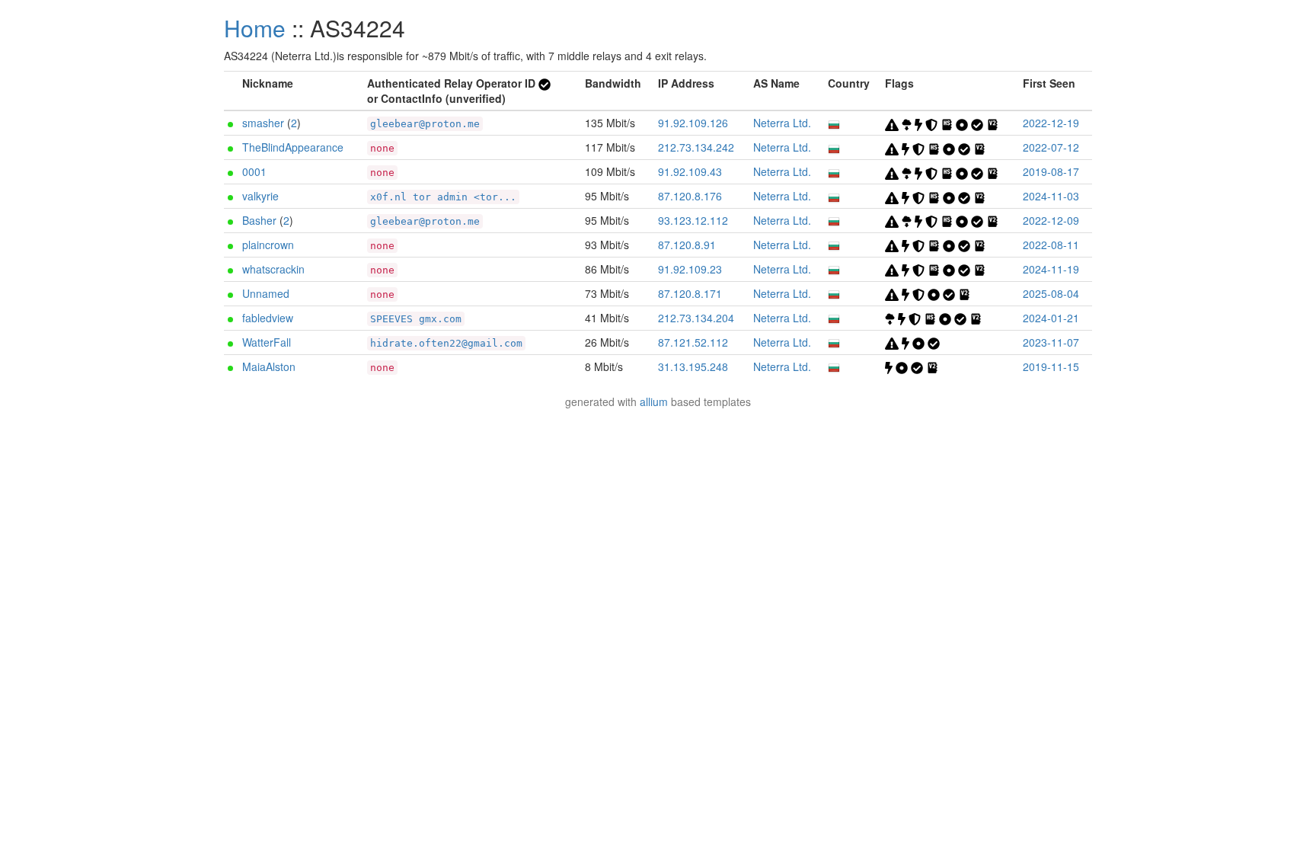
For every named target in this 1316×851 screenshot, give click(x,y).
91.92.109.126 (693, 122)
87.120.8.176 (690, 195)
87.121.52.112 (693, 342)
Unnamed (265, 293)
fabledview (267, 317)
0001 (254, 171)
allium (654, 401)
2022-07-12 (1051, 147)
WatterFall (266, 342)
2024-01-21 (1051, 317)
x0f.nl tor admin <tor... (443, 197)
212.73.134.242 (696, 147)
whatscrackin (273, 269)
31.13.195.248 (693, 366)
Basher (259, 220)
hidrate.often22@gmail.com (446, 343)
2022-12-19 (1051, 122)
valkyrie (260, 195)
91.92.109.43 (690, 171)
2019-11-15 (1051, 366)
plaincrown (268, 244)
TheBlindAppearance (292, 147)
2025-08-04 (1051, 293)
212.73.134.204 (696, 317)
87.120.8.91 (687, 244)
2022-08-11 (1051, 244)
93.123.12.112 (693, 220)
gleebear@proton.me (425, 124)
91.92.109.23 (690, 269)
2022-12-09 (1051, 220)
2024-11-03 (1051, 195)
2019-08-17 (1051, 171)
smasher (263, 122)
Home (255, 27)
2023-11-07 (1051, 342)
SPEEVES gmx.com (416, 319)
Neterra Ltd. (782, 122)
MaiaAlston (268, 366)
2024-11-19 (1051, 269)
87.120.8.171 (690, 293)
